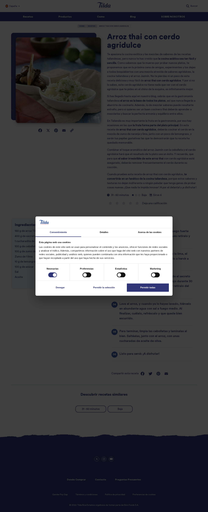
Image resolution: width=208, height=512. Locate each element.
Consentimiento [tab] (58, 232)
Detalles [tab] (104, 232)
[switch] (87, 274)
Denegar (60, 287)
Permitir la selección (104, 287)
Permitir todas (147, 287)
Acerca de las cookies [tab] (149, 232)
